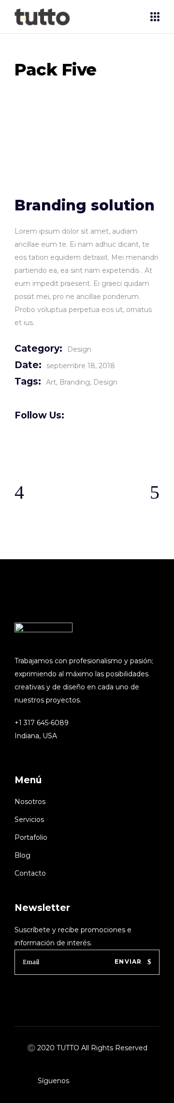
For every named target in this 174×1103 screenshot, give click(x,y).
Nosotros (29, 801)
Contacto (30, 873)
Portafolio (30, 837)
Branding (74, 382)
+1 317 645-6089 (41, 722)
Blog (22, 855)
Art (51, 382)
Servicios (29, 819)
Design (79, 349)
